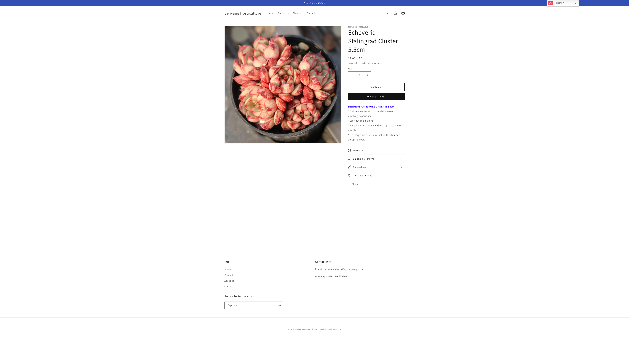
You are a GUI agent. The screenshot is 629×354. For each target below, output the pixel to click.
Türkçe (559, 3)
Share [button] (355, 184)
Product (228, 275)
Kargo (350, 63)
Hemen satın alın (376, 96)
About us (229, 280)
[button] (283, 13)
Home (227, 269)
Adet (350, 68)
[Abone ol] (279, 305)
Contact (228, 286)
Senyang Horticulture (303, 329)
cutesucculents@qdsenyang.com (343, 269)
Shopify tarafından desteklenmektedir (326, 329)
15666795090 (341, 276)
